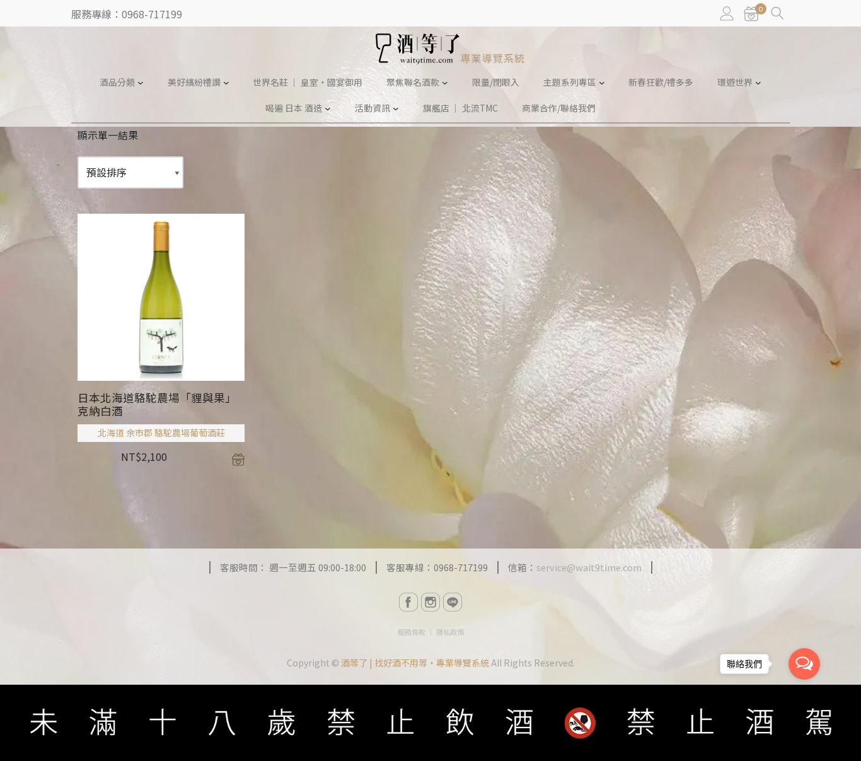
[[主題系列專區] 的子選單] (602, 82)
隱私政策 (450, 632)
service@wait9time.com (589, 567)
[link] (751, 13)
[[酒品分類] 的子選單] (140, 82)
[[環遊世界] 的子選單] (758, 82)
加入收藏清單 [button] (238, 459)
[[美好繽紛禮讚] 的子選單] (226, 82)
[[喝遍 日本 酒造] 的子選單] (328, 108)
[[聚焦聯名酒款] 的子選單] (445, 82)
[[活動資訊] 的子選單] (396, 108)
